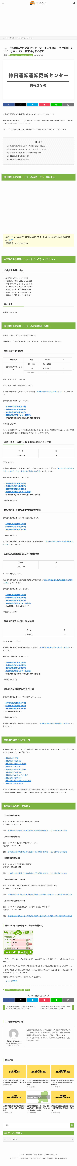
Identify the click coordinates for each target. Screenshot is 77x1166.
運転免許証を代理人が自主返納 (17, 775)
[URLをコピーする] (68, 104)
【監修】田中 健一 (13, 1041)
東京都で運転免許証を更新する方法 (49, 392)
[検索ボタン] (74, 3)
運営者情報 (29, 1154)
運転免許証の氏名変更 (14, 761)
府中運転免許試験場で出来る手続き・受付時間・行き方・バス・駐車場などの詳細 (37, 852)
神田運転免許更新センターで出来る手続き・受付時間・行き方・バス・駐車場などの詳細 (40, 894)
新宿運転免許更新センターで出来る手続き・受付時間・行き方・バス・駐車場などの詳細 (40, 916)
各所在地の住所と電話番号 (19, 159)
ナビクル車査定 (11, 981)
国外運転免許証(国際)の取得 (16, 769)
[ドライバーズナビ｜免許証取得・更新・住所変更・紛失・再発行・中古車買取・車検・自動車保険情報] (38, 3)
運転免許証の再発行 (13, 767)
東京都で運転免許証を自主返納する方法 (54, 647)
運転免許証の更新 (12, 758)
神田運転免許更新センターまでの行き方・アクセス (28, 149)
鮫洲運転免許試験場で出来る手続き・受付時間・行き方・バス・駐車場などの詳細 (37, 830)
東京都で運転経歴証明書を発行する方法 (54, 723)
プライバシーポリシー (50, 1154)
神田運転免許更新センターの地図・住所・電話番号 (28, 146)
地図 (11, 240)
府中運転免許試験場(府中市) (16, 483)
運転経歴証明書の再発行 (14, 783)
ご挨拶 (22, 1154)
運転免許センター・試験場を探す (19, 55)
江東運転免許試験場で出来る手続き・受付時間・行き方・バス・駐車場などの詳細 (37, 873)
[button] (9, 104)
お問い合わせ (38, 1154)
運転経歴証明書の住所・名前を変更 (18, 781)
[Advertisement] (38, 21)
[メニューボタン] (3, 3)
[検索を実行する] (72, 1125)
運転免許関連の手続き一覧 (19, 156)
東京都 (30, 55)
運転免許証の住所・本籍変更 (16, 764)
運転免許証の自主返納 (14, 772)
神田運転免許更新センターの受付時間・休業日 (26, 153)
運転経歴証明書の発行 (14, 778)
